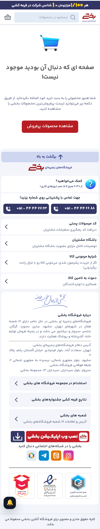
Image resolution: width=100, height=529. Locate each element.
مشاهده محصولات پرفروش (50, 126)
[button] (46, 17)
